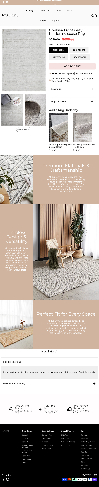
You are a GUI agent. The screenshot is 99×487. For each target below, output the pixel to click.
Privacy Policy (86, 445)
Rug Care (84, 452)
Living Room (46, 438)
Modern (25, 438)
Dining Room (46, 449)
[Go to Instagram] (7, 2)
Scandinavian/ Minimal (27, 446)
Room (70, 10)
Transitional (26, 459)
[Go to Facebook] (3, 2)
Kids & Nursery (47, 445)
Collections (45, 10)
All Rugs (30, 10)
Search (84, 435)
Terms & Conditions (88, 449)
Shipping (84, 438)
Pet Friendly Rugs (68, 442)
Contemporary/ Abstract (27, 451)
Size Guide (85, 455)
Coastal (25, 442)
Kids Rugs (65, 435)
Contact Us (85, 469)
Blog (83, 462)
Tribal (24, 463)
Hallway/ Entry (47, 435)
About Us (84, 465)
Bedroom (45, 442)
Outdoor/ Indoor (67, 445)
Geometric (26, 456)
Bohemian (25, 435)
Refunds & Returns (88, 442)
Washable (65, 438)
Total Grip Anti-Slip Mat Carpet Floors (60, 145)
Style (59, 10)
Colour (55, 21)
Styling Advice (86, 459)
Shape (43, 21)
